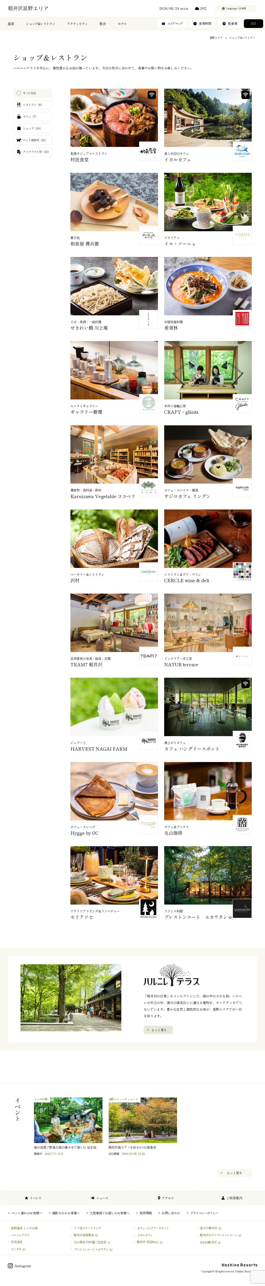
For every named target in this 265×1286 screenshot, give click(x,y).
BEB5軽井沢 (208, 1242)
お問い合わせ (171, 1213)
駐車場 (232, 23)
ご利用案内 (234, 1197)
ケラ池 (87, 1228)
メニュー (253, 23)
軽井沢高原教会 (84, 1235)
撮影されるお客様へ (66, 1213)
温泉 (11, 23)
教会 (102, 23)
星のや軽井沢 (208, 1228)
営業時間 (205, 23)
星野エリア (216, 38)
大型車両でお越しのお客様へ (110, 1213)
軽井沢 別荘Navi (148, 1242)
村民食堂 (16, 1242)
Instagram (22, 1265)
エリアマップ (174, 23)
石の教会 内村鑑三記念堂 (90, 1242)
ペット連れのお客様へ (26, 1213)
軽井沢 (218, 1235)
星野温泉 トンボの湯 (24, 1228)
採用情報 (146, 1213)
